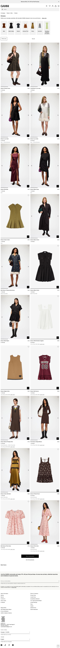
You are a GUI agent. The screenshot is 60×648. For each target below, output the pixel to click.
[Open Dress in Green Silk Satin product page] (15, 470)
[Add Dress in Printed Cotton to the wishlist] (28, 44)
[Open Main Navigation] (58, 6)
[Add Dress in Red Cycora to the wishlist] (58, 347)
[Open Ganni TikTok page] (5, 645)
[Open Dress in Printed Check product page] (44, 470)
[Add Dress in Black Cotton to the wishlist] (58, 195)
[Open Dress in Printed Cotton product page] (15, 65)
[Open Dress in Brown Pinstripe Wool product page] (15, 418)
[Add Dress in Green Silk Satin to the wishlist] (28, 449)
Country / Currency (4, 629)
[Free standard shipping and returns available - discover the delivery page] (30, 2)
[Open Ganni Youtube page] (13, 645)
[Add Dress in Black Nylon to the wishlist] (28, 296)
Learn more (42, 344)
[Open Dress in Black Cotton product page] (44, 216)
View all (33, 38)
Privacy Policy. (14, 587)
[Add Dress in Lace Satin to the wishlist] (28, 94)
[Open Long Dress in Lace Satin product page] (44, 65)
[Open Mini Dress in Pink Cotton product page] (15, 522)
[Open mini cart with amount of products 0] (56, 6)
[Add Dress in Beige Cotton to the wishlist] (28, 347)
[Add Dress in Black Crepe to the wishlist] (58, 145)
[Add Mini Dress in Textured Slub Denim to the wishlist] (28, 246)
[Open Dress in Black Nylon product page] (15, 317)
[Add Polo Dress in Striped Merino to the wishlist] (58, 397)
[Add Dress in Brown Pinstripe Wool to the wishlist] (28, 397)
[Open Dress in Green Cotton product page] (15, 216)
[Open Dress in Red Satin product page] (15, 166)
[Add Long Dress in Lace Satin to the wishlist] (58, 44)
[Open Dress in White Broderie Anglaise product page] (44, 317)
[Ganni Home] (5, 6)
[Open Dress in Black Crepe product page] (44, 166)
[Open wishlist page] (50, 6)
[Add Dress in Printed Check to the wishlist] (58, 449)
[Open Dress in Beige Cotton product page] (15, 367)
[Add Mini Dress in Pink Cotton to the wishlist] (28, 501)
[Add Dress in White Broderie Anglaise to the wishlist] (58, 296)
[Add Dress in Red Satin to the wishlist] (28, 145)
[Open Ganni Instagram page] (1, 645)
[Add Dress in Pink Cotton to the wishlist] (58, 501)
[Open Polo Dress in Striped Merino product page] (44, 418)
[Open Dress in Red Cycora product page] (44, 367)
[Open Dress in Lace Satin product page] (15, 115)
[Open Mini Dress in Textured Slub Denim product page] (15, 266)
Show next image (28, 64)
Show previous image (2, 64)
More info (44, 18)
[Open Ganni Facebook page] (9, 645)
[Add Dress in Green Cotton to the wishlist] (28, 195)
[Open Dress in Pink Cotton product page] (44, 522)
